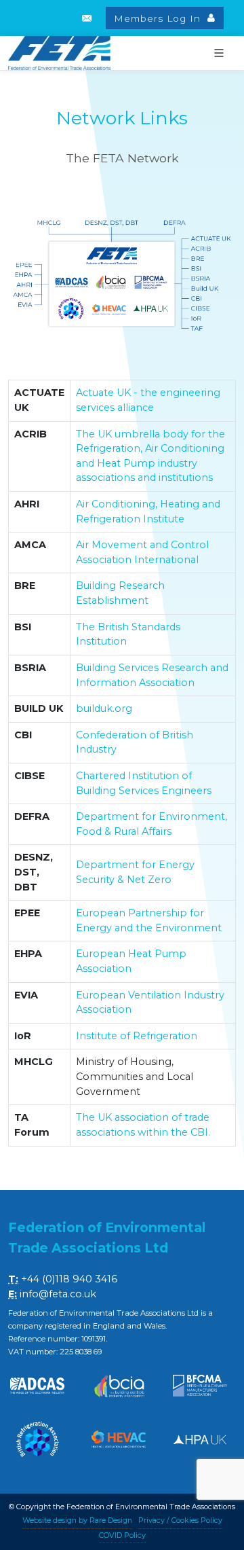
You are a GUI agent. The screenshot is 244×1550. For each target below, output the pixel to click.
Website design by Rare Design (77, 1520)
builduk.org (104, 708)
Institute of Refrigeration (136, 1036)
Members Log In (159, 18)
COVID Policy (122, 1535)
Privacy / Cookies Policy (180, 1520)
